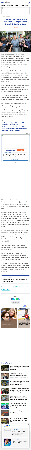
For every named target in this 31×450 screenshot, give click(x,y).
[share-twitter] (14, 299)
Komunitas (23, 286)
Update (21, 150)
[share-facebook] (12, 299)
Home (3, 5)
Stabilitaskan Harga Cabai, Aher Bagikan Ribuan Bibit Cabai (15, 280)
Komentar (16, 302)
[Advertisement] (15, 180)
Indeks (17, 5)
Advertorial (24, 5)
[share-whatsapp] (17, 299)
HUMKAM (15, 286)
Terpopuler (10, 5)
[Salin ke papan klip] (19, 299)
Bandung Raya (6, 286)
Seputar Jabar (6, 289)
